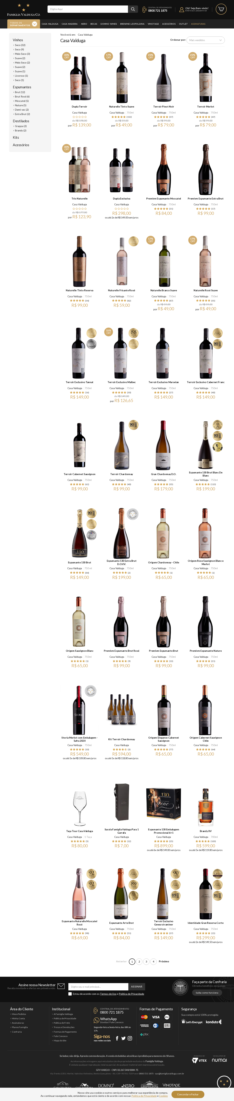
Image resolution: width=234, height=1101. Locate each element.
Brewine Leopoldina (132, 24)
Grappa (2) (21, 126)
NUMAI (219, 1060)
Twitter (123, 1038)
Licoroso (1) (21, 75)
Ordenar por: (178, 40)
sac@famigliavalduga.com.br (169, 1073)
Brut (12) (20, 92)
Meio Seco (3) (22, 53)
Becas (93, 24)
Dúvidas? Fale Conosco (111, 1022)
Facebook (117, 1038)
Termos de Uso (108, 993)
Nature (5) (20, 105)
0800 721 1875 (157, 10)
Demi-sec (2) (22, 109)
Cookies (163, 1095)
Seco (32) (20, 45)
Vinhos (18, 40)
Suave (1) (20, 71)
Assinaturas (198, 24)
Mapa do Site (60, 1040)
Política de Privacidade (131, 993)
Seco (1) (19, 80)
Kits (16, 137)
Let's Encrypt (191, 1021)
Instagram (130, 1038)
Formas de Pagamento (65, 1031)
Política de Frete (62, 1022)
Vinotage (153, 24)
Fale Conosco (60, 1036)
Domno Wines (109, 24)
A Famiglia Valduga (63, 1014)
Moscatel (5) (22, 100)
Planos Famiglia (20, 1027)
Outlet (183, 24)
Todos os (20, 24)
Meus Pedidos (19, 1014)
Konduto (214, 1021)
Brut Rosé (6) (22, 96)
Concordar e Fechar (188, 1094)
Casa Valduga (50, 24)
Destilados (21, 121)
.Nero (84, 24)
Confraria (17, 1031)
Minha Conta (18, 1018)
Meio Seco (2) (22, 62)
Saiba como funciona (207, 992)
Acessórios (169, 24)
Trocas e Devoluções (64, 1027)
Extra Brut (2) (22, 114)
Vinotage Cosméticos (171, 1086)
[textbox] (88, 9)
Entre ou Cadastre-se (196, 10)
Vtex (199, 1060)
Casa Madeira (70, 24)
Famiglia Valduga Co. (23, 10)
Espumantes (22, 87)
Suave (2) (20, 58)
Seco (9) (19, 49)
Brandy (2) (20, 130)
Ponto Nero (128, 1086)
